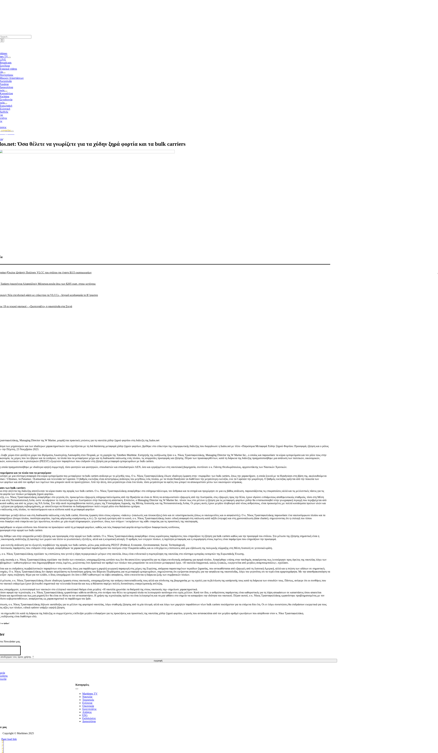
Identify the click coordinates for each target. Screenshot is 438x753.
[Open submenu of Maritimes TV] (9, 57)
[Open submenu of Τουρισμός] (6, 91)
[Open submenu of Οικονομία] (5, 103)
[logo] (158, 10)
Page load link (9, 739)
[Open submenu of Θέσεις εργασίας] (12, 131)
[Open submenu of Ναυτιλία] (4, 72)
